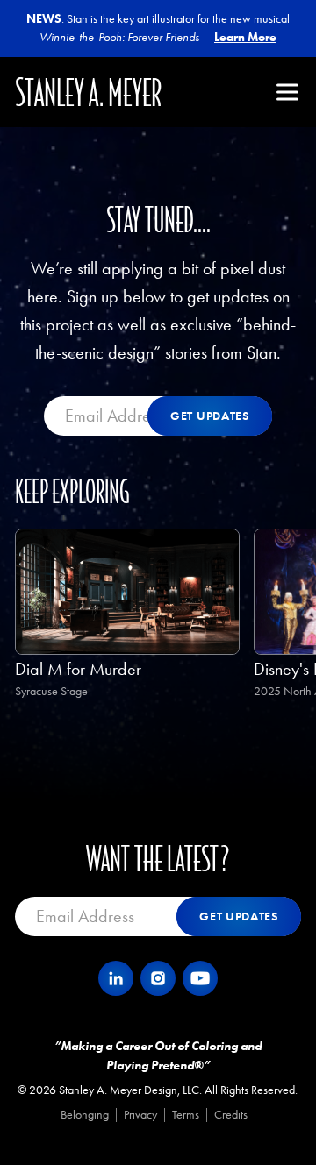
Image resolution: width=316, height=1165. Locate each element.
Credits (231, 1114)
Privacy (140, 1114)
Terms (185, 1114)
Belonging (85, 1114)
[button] (287, 92)
